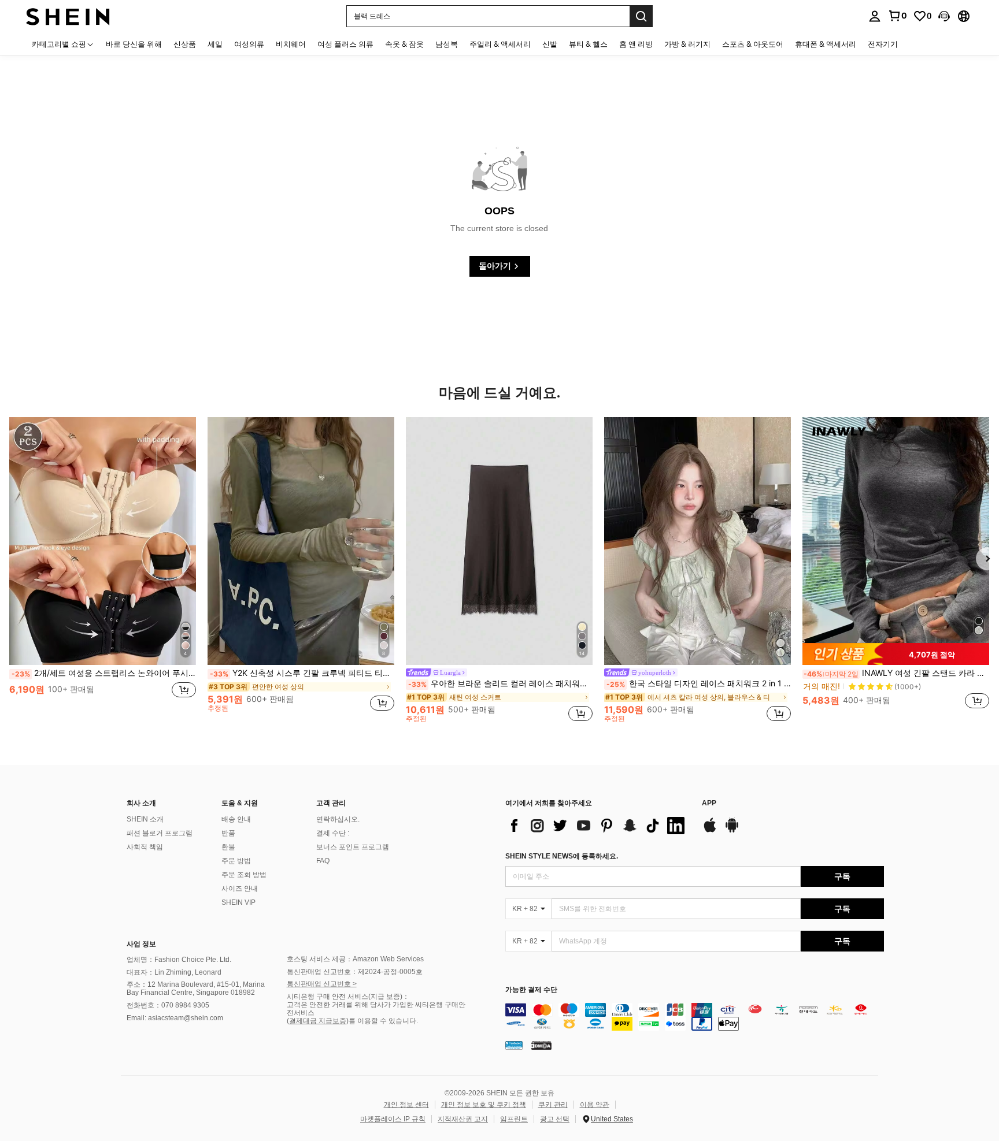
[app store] (710, 831)
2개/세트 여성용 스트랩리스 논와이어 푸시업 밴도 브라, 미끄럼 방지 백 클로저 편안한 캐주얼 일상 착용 (104, 673)
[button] (944, 16)
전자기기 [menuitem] (883, 44)
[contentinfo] (694, 1017)
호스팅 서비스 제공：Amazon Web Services (355, 959)
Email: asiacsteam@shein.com (175, 1018)
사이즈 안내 (239, 888)
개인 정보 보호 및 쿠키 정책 (483, 1105)
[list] (597, 825)
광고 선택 (554, 1119)
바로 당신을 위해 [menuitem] (134, 44)
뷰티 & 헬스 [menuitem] (588, 44)
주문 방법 (236, 861)
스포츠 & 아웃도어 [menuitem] (752, 44)
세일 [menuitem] (215, 44)
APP (709, 803)
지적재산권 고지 (463, 1119)
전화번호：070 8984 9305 (168, 1005)
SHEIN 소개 (145, 819)
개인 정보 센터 (406, 1105)
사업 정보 (141, 944)
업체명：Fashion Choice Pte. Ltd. (179, 960)
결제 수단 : (332, 833)
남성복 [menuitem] (446, 44)
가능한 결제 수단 (531, 990)
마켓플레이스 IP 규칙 (393, 1119)
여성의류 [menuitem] (249, 44)
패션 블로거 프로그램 (160, 833)
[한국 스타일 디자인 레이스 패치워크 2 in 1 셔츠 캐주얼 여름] (697, 541)
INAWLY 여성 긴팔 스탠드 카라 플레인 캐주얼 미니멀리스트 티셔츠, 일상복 (896, 673)
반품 (228, 833)
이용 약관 (594, 1105)
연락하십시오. (338, 819)
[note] (895, 654)
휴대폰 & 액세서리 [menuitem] (825, 44)
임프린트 (514, 1119)
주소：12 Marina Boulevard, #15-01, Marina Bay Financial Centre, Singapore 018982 (196, 988)
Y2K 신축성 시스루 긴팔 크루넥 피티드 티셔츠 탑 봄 (302, 673)
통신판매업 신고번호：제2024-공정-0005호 (355, 972)
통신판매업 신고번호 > (322, 984)
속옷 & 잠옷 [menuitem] (404, 44)
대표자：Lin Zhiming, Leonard (174, 972)
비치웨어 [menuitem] (291, 44)
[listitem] (102, 569)
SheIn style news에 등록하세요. (561, 856)
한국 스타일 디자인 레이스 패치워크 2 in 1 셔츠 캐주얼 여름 (698, 683)
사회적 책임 (145, 847)
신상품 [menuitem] (184, 44)
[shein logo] (68, 16)
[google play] (732, 831)
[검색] (641, 16)
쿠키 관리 (553, 1105)
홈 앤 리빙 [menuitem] (636, 44)
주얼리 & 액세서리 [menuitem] (500, 44)
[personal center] (875, 16)
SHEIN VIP (238, 902)
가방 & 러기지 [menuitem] (687, 44)
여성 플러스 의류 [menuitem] (345, 44)
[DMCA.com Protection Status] (541, 1045)
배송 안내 (236, 819)
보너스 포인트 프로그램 (352, 847)
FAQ (323, 861)
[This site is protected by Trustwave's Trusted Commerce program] (514, 1045)
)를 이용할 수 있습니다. (382, 1021)
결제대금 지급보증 (317, 1021)
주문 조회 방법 (244, 875)
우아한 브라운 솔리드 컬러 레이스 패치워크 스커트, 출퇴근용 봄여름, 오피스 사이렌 (500, 683)
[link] (897, 16)
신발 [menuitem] (549, 44)
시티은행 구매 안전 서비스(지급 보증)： (348, 997)
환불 (228, 847)
